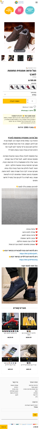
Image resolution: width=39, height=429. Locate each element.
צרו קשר (35, 395)
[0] (2, 2)
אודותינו (36, 393)
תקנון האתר (34, 387)
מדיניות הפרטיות (33, 385)
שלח (35, 415)
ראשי (36, 391)
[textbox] (9, 389)
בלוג (36, 397)
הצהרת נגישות (14, 393)
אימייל (36, 407)
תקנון (16, 395)
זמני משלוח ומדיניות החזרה (30, 389)
